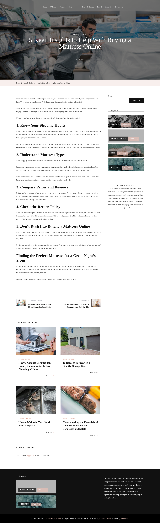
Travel (99, 7)
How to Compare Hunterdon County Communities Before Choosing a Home (35, 366)
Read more (49, 376)
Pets (70, 7)
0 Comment (80, 60)
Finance (62, 7)
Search (110, 96)
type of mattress (92, 134)
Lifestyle (108, 7)
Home (45, 7)
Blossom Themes (105, 519)
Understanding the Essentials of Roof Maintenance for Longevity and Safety (80, 425)
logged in (30, 455)
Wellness (53, 7)
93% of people (47, 102)
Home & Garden (88, 7)
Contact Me (119, 7)
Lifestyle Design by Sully (52, 519)
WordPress (124, 519)
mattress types (75, 161)
